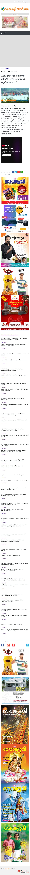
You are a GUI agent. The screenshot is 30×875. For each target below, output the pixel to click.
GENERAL (7, 68)
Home (2, 68)
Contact (19, 1)
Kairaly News (8, 868)
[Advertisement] (11, 51)
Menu (3, 33)
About (15, 1)
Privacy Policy (25, 1)
